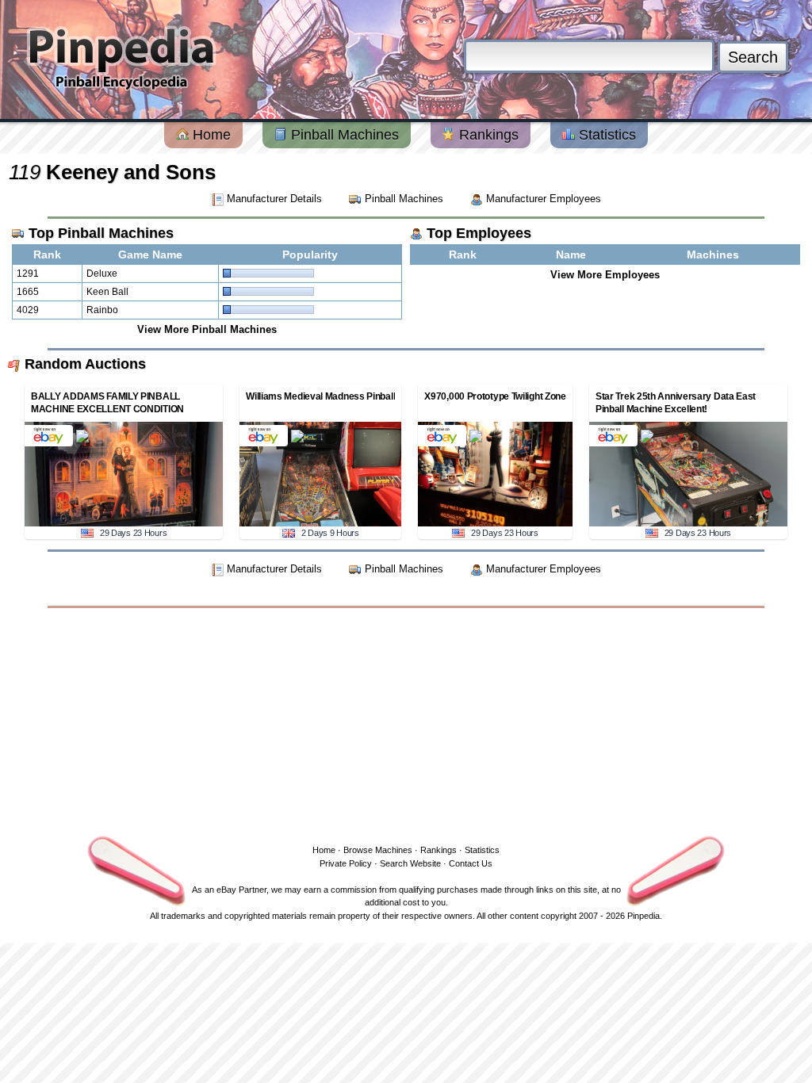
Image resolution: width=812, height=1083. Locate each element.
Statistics (605, 135)
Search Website (410, 863)
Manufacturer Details (274, 199)
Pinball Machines (343, 135)
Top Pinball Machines (101, 233)
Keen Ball (107, 291)
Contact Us (470, 863)
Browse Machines (377, 850)
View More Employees (605, 275)
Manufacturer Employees (542, 199)
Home (210, 135)
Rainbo (102, 310)
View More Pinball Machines (207, 329)
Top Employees (479, 233)
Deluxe (101, 273)
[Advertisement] (406, 723)
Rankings (487, 135)
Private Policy (346, 863)
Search (753, 57)
